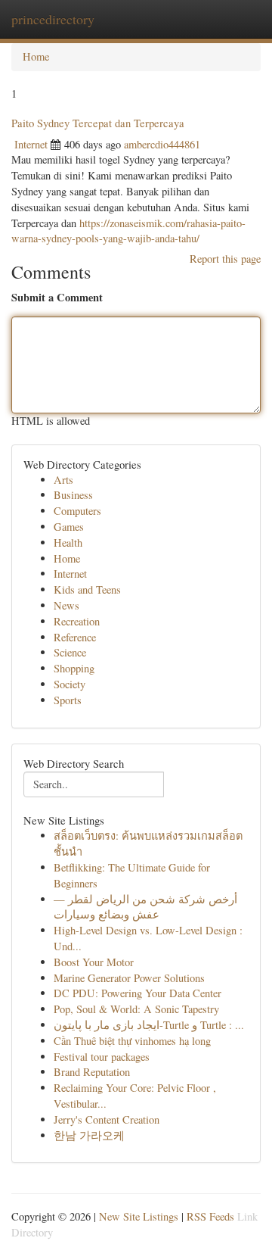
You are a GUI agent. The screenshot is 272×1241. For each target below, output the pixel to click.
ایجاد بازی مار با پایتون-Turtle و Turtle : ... (149, 1025)
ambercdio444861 (162, 144)
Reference (75, 637)
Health (68, 542)
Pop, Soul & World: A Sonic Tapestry (136, 1009)
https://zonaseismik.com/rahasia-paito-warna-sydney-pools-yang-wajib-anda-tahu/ (128, 231)
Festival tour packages (102, 1056)
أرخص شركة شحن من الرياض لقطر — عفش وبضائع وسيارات (145, 907)
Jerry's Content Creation (106, 1119)
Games (69, 526)
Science (70, 652)
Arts (63, 479)
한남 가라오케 (89, 1135)
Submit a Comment (57, 297)
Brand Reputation (92, 1072)
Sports (68, 700)
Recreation (77, 621)
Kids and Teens (87, 589)
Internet (31, 144)
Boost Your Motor (94, 962)
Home (36, 56)
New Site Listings (138, 1216)
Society (69, 684)
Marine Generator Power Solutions (129, 978)
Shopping (74, 668)
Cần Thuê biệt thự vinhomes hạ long (132, 1041)
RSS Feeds (210, 1216)
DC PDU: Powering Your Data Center (137, 993)
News (66, 605)
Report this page (225, 258)
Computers (77, 511)
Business (73, 495)
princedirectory (52, 19)
